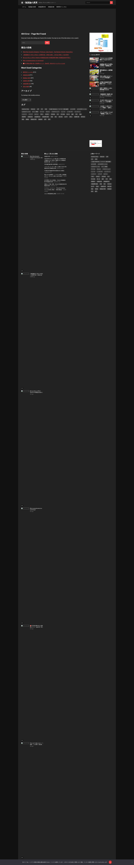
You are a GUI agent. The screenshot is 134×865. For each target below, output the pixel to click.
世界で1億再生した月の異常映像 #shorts (106, 89)
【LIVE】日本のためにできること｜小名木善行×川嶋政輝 (106, 101)
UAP (38, 109)
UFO (42, 109)
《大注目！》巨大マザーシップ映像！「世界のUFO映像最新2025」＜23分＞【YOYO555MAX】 (106, 107)
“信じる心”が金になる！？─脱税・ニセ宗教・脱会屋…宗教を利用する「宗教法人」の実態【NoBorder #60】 (36, 743)
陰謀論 (27, 119)
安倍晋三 (47, 114)
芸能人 (70, 116)
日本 (76, 114)
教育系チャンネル (61, 7)
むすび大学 (72, 109)
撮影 (72, 114)
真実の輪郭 (26, 86)
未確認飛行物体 (45, 116)
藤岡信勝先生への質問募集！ (106, 70)
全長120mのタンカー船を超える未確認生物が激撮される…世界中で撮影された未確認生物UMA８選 (55, 160)
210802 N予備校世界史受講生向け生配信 (54, 170)
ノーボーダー (70, 111)
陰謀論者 (40, 119)
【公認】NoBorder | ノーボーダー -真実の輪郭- (58, 109)
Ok (110, 862)
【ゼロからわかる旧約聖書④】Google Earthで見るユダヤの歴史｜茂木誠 (106, 58)
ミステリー (24, 114)
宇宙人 (41, 114)
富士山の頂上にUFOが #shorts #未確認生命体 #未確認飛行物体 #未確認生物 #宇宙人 (47, 57)
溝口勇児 (61, 116)
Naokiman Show (25, 109)
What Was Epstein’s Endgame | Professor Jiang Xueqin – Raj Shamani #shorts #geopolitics (48, 52)
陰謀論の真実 (32, 7)
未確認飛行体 (42, 7)
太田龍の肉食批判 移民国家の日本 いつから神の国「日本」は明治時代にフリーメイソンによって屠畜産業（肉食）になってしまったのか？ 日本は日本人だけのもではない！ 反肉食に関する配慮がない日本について (106, 83)
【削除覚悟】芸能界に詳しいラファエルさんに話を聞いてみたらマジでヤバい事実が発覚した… (106, 95)
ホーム (24, 7)
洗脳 (52, 116)
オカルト (48, 111)
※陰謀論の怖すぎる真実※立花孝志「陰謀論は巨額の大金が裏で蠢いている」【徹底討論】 (106, 65)
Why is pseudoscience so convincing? (33, 60)
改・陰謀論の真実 (29, 2)
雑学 (45, 119)
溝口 (56, 116)
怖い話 (68, 114)
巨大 (58, 114)
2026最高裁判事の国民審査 (51, 164)
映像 (80, 114)
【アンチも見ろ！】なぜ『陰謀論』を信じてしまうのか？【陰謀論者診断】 (106, 113)
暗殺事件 (24, 116)
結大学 (66, 116)
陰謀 (23, 119)
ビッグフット (77, 111)
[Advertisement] (67, 20)
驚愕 (49, 119)
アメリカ (42, 111)
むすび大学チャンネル (82, 109)
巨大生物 (63, 114)
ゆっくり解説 (35, 111)
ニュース (63, 111)
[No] (132, 862)
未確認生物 (51, 7)
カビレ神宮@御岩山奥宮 (50, 193)
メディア (30, 114)
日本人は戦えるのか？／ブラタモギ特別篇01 (106, 77)
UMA (46, 109)
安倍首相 (53, 114)
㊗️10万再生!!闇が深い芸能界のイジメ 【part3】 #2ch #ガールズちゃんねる (44, 63)
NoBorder (33, 109)
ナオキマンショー (55, 111)
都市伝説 (83, 116)
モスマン (36, 114)
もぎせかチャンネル (26, 111)
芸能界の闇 (26, 81)
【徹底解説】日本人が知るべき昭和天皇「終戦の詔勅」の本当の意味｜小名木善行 (46, 55)
